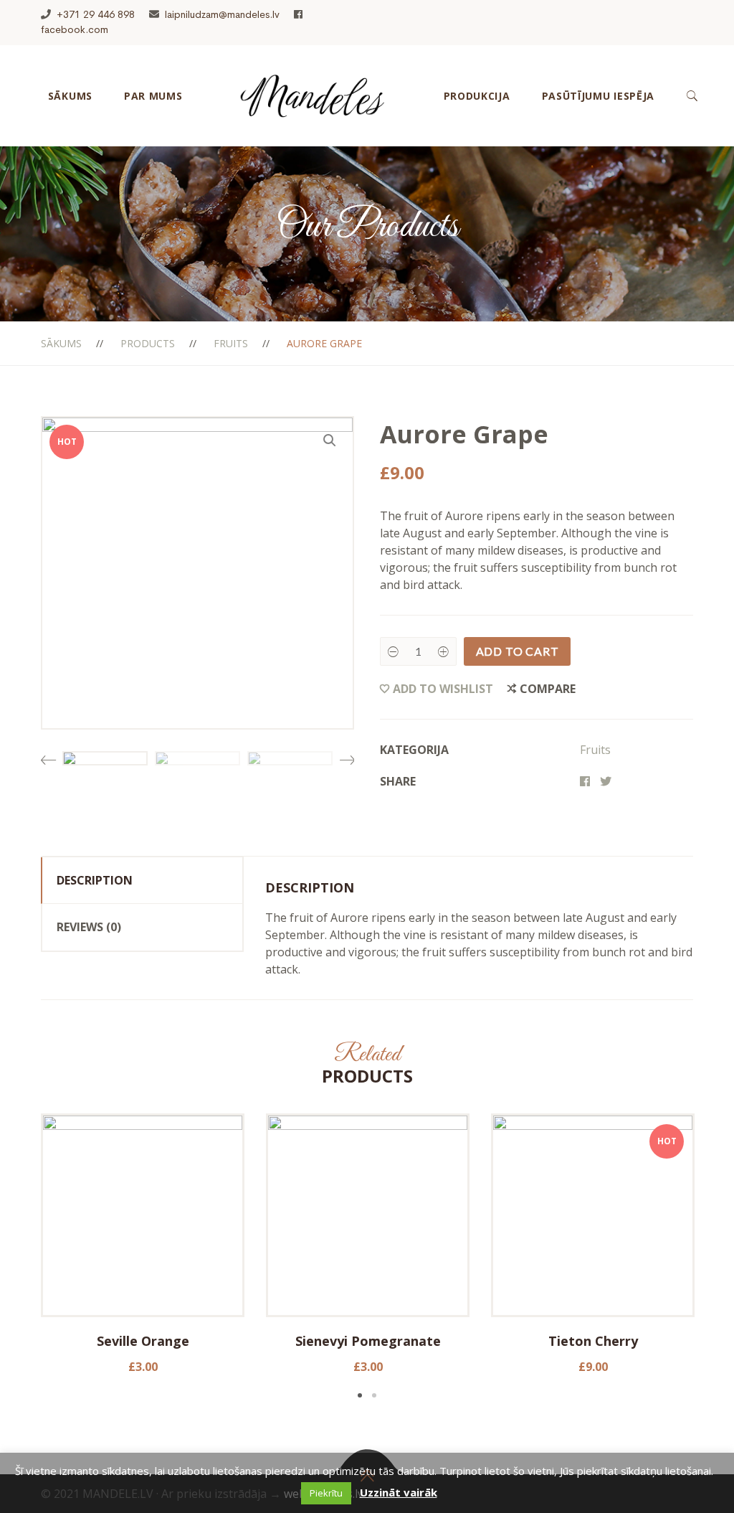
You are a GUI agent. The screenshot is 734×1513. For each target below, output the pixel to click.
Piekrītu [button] (326, 1492)
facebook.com (74, 29)
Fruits (231, 343)
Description (95, 880)
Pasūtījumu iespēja (598, 96)
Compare (548, 689)
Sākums (70, 96)
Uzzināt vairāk (398, 1492)
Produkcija (477, 96)
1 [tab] (360, 1395)
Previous (48, 755)
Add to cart (517, 651)
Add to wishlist (443, 689)
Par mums (153, 96)
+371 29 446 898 (96, 14)
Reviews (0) (89, 927)
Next (347, 755)
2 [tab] (374, 1395)
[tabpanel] (142, 1244)
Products (147, 343)
